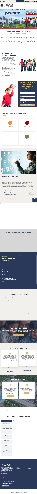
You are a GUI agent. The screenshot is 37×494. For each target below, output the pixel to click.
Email (20, 94)
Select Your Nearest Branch (24, 101)
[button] (35, 5)
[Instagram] (3, 473)
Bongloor (25, 102)
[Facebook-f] (0, 1)
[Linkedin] (3, 1)
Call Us (27, 393)
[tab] (6, 421)
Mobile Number (22, 98)
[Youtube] (4, 1)
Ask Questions (10, 396)
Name (21, 91)
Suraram (21, 102)
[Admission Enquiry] (34, 198)
